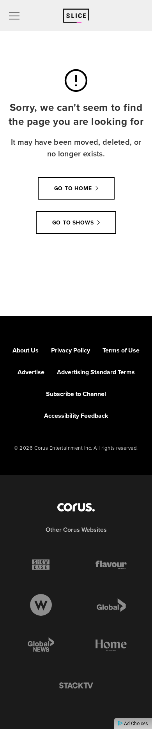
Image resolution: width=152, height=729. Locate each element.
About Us (25, 350)
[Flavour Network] (111, 564)
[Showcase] (40, 564)
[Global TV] (111, 605)
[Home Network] (111, 645)
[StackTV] (76, 685)
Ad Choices (135, 723)
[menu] (14, 15)
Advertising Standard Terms (96, 372)
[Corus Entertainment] (76, 507)
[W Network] (41, 605)
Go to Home (73, 188)
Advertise (31, 372)
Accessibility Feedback (76, 415)
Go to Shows (73, 223)
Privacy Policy (70, 350)
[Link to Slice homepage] (76, 16)
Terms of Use (121, 350)
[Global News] (41, 645)
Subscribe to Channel (76, 393)
